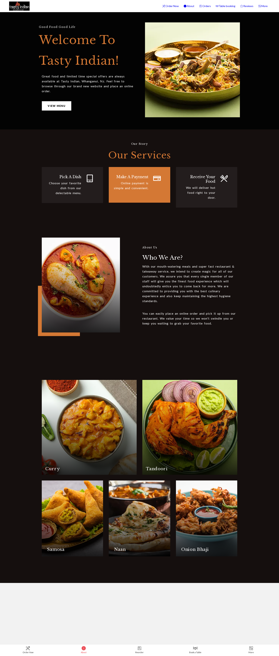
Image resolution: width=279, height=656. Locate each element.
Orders (206, 6)
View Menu (56, 106)
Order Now (172, 6)
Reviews (248, 6)
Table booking (227, 6)
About (190, 6)
